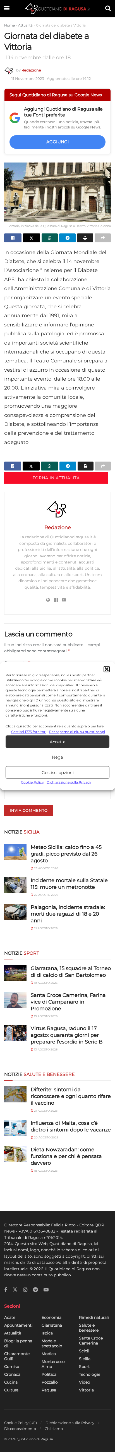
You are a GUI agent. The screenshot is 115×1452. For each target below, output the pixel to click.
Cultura (11, 1390)
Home (9, 25)
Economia (51, 1317)
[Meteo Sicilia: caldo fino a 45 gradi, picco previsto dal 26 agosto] (15, 852)
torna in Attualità (56, 477)
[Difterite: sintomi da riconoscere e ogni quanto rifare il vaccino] (15, 1094)
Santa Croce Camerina (91, 1341)
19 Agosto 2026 (45, 983)
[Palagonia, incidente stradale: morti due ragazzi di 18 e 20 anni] (15, 912)
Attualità (25, 25)
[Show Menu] (6, 8)
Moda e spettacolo (52, 1343)
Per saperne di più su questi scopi (77, 732)
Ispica (47, 1333)
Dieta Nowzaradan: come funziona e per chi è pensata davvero (66, 1156)
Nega (57, 757)
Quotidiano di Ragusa (35, 1439)
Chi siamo (54, 1428)
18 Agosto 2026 (45, 1170)
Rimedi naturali (94, 1317)
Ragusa (49, 1390)
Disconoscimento (20, 1428)
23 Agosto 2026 (45, 868)
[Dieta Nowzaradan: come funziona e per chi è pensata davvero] (15, 1154)
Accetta (58, 741)
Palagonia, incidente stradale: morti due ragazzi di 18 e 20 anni (68, 914)
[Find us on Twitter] (15, 1289)
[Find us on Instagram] (25, 1290)
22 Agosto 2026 (45, 895)
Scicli (84, 1350)
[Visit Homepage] (57, 8)
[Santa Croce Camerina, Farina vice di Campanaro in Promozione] (15, 1000)
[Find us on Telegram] (35, 1290)
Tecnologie (89, 1374)
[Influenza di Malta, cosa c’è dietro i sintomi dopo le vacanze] (15, 1128)
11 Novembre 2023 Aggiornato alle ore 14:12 (52, 78)
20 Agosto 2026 (45, 1137)
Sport (84, 1366)
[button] (106, 669)
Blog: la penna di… (18, 1343)
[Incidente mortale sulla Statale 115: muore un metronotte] (15, 885)
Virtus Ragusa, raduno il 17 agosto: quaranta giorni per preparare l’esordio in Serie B (67, 1035)
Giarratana (52, 1325)
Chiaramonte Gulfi (17, 1356)
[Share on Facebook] (12, 237)
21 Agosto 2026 (45, 928)
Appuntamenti (18, 1325)
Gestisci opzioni (58, 772)
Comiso (11, 1366)
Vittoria (86, 1390)
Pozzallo (50, 1382)
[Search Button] (108, 8)
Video (84, 1382)
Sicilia (84, 1358)
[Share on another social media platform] (103, 237)
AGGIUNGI (57, 141)
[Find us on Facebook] (5, 1290)
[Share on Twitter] (31, 237)
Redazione (31, 70)
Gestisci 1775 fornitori (28, 732)
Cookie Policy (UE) (20, 1422)
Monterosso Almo (53, 1364)
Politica (49, 1374)
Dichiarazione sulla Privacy (69, 782)
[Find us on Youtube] (46, 1290)
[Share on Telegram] (67, 237)
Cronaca (12, 1374)
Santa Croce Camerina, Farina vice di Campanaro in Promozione (68, 1002)
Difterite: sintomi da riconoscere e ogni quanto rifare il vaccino (71, 1096)
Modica (49, 1353)
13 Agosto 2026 (45, 1049)
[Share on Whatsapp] (50, 237)
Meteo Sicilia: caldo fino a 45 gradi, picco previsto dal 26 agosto (66, 854)
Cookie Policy (32, 782)
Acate (9, 1317)
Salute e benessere (89, 1328)
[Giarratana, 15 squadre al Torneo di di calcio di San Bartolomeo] (15, 973)
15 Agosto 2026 (45, 1016)
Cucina (11, 1382)
